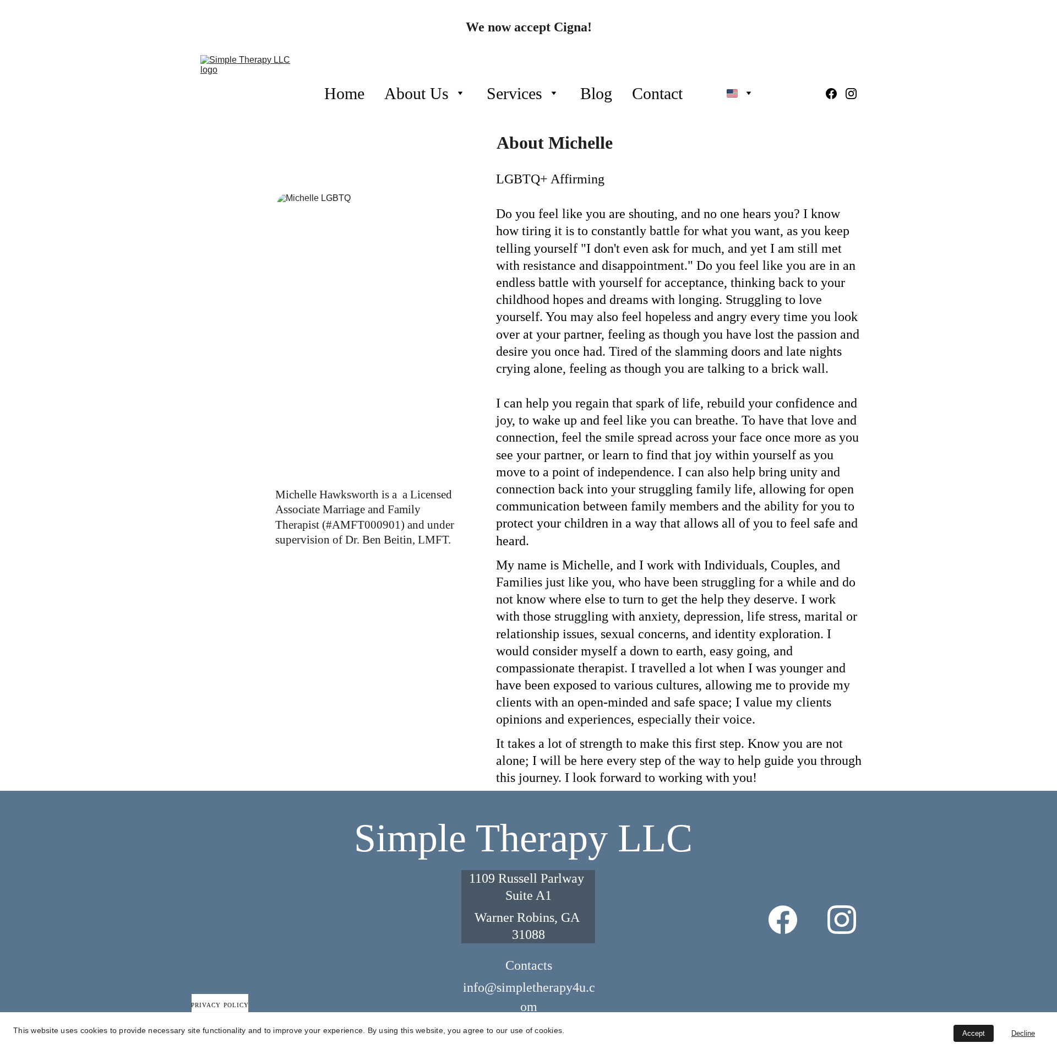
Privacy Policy (220, 1005)
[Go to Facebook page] (836, 93)
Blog (596, 93)
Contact (657, 93)
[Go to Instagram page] (851, 93)
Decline (1023, 1033)
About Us (416, 93)
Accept (973, 1033)
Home (344, 93)
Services (514, 93)
